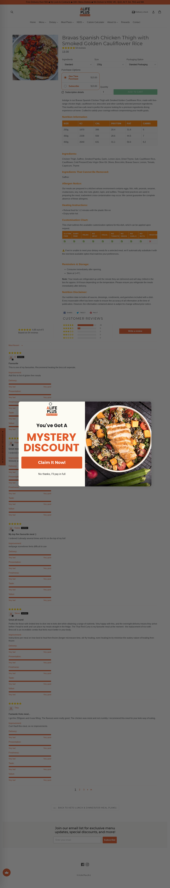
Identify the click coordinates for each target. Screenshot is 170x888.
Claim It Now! (51, 462)
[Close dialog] (50, 404)
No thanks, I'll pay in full (51, 474)
